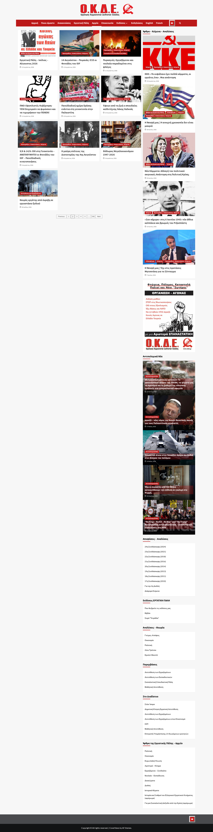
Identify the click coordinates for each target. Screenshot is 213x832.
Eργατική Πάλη (81, 23)
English (149, 23)
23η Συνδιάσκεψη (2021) (155, 551)
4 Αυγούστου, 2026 (69, 158)
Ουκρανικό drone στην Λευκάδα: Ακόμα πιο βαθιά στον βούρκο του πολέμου (169, 457)
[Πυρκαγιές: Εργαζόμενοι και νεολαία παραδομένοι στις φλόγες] (121, 43)
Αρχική (34, 23)
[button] (180, 23)
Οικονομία (149, 640)
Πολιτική (148, 645)
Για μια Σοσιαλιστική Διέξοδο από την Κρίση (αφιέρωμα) (169, 803)
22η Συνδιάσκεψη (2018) (155, 556)
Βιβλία (147, 613)
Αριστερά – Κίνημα (153, 766)
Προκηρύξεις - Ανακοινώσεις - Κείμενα (75, 53)
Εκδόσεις (120, 23)
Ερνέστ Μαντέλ (151, 655)
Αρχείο (95, 23)
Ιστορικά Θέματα (152, 790)
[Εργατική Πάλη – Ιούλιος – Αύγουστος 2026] (38, 43)
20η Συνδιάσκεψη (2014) (155, 566)
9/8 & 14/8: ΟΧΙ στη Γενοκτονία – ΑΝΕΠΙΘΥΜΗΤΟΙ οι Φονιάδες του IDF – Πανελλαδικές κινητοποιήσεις (37, 156)
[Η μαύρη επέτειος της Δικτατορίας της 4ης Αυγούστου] (79, 134)
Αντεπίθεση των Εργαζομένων (31, 99)
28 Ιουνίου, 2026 (151, 130)
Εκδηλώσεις (137, 23)
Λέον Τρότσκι (150, 650)
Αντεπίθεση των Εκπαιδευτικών (158, 677)
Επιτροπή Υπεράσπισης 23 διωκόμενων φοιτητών (166, 734)
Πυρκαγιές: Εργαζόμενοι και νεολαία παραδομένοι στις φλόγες (118, 63)
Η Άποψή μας (171, 113)
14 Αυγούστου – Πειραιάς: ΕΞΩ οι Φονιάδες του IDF (79, 61)
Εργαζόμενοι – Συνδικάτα (155, 771)
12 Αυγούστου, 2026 (28, 67)
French (159, 23)
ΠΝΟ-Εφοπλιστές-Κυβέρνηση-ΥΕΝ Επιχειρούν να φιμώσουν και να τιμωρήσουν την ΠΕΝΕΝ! (38, 109)
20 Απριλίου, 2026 (152, 496)
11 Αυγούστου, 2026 (111, 71)
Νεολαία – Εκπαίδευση (154, 776)
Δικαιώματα (150, 780)
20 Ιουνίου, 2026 (151, 178)
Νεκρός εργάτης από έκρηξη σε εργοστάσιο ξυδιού (36, 201)
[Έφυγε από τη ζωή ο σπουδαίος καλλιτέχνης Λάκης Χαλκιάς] (121, 89)
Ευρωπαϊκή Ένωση (153, 761)
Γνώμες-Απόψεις (152, 635)
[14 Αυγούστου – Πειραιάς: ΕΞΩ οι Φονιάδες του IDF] (79, 43)
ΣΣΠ (146, 724)
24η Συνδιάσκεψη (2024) (155, 547)
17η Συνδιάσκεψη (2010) (155, 581)
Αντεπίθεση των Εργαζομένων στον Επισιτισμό (165, 719)
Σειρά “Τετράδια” (152, 618)
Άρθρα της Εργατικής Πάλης (155, 113)
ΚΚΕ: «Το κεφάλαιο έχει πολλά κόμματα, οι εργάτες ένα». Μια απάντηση (168, 75)
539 (93, 216)
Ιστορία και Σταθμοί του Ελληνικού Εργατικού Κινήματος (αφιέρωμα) (169, 796)
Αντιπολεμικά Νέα (152, 376)
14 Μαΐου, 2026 (151, 461)
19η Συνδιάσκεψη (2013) (155, 571)
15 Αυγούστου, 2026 (153, 81)
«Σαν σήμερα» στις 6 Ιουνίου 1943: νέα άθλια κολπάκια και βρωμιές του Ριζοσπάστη (169, 221)
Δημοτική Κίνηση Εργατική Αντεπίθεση (161, 709)
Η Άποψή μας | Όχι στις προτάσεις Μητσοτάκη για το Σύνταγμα (163, 269)
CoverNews (114, 828)
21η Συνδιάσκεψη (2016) (155, 561)
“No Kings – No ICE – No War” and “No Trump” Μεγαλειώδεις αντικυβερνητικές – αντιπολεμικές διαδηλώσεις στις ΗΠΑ (169, 524)
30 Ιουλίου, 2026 (26, 207)
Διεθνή (148, 785)
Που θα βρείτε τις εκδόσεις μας (158, 608)
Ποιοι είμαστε (47, 23)
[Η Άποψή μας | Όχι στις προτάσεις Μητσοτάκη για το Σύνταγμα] (169, 247)
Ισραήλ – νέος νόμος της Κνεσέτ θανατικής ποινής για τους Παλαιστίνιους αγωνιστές (169, 422)
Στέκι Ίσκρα (150, 704)
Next (99, 216)
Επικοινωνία (107, 23)
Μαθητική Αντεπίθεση (154, 687)
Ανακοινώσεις (64, 23)
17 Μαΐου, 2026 (151, 427)
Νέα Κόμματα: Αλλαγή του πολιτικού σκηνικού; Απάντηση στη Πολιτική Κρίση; (167, 172)
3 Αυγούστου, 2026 (110, 158)
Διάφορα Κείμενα (152, 591)
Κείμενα (148, 67)
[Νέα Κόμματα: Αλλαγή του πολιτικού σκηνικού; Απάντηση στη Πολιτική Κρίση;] (169, 150)
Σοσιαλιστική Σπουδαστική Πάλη (115, 53)
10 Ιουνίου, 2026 (151, 227)
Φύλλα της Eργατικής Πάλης (30, 53)
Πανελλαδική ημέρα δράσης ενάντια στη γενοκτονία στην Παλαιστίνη (77, 109)
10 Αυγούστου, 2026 (69, 116)
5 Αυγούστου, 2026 (27, 165)
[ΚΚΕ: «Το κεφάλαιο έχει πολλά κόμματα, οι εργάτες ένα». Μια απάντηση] (169, 53)
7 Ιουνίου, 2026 (151, 275)
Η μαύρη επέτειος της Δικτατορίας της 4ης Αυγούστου (78, 153)
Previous (61, 216)
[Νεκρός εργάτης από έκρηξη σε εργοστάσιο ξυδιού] (38, 183)
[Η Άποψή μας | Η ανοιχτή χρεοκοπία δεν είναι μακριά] (169, 101)
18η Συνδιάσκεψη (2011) (155, 576)
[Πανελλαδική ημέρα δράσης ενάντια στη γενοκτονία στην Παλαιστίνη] (79, 89)
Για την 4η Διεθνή (152, 586)
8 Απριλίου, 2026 (152, 531)
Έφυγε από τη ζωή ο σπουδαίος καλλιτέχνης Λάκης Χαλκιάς (120, 107)
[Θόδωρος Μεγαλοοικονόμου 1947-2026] (121, 134)
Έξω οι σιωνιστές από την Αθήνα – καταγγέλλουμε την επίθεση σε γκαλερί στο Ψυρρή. (166, 489)
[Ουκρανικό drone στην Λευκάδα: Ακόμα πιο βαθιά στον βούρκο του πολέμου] (169, 447)
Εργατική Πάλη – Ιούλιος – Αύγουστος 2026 (34, 61)
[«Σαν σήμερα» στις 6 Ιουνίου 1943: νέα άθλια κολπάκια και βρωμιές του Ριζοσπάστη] (169, 198)
